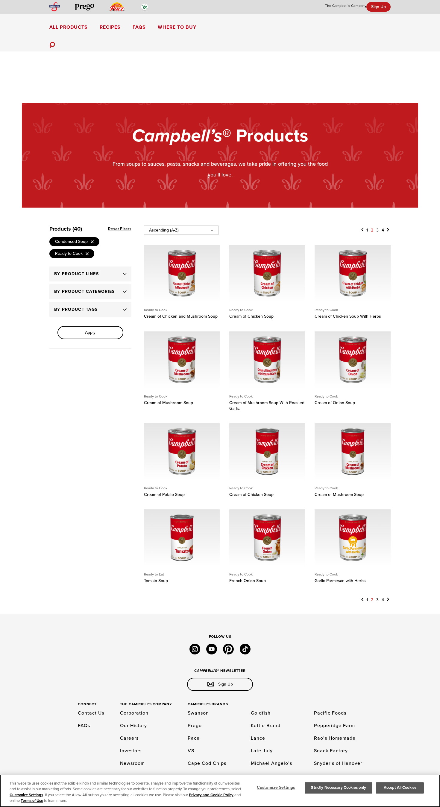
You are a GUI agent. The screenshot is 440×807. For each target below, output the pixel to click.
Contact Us (91, 713)
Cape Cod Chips (207, 763)
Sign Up (378, 6)
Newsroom (132, 763)
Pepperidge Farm (334, 726)
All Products (68, 27)
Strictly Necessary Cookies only (338, 787)
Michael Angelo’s (271, 763)
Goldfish (261, 713)
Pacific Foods (330, 713)
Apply (90, 332)
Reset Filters (119, 229)
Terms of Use (32, 800)
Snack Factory (331, 751)
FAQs (139, 27)
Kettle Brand (265, 726)
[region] (220, 791)
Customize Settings (26, 795)
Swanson (198, 713)
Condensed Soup (71, 241)
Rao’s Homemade (335, 738)
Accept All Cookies (400, 787)
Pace (194, 738)
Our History (133, 726)
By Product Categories (84, 291)
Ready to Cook (69, 253)
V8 (191, 751)
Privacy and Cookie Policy (211, 795)
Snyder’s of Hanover (338, 763)
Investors (131, 751)
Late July (262, 751)
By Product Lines (76, 273)
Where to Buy (177, 27)
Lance (258, 738)
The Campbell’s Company (345, 6)
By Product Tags (76, 309)
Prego (195, 726)
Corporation (134, 713)
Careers (129, 738)
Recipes (110, 27)
